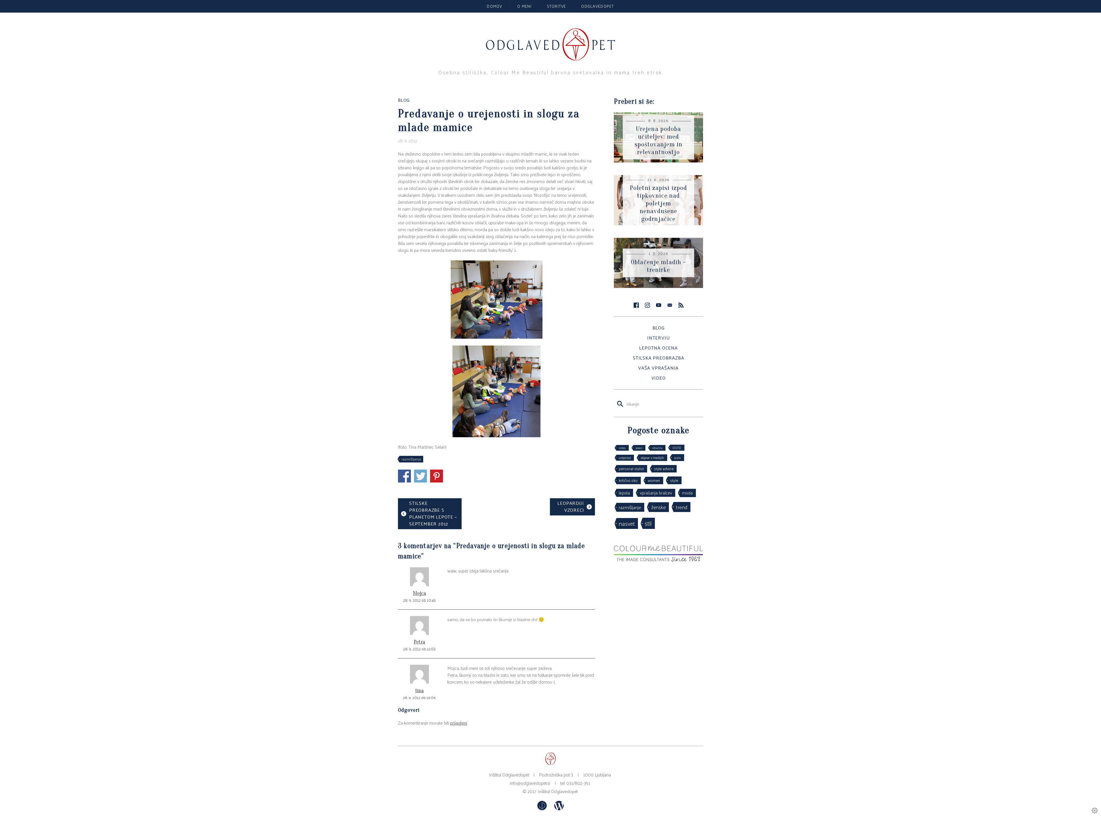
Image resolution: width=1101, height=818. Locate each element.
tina (419, 691)
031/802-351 (578, 783)
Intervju (658, 338)
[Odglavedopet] (550, 31)
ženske (658, 507)
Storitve (556, 6)
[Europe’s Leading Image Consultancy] (658, 560)
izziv (677, 457)
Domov (494, 6)
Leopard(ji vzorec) (570, 506)
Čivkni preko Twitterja (420, 476)
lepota (624, 493)
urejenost (625, 457)
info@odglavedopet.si (530, 783)
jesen (639, 447)
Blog (659, 327)
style (674, 480)
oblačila (657, 447)
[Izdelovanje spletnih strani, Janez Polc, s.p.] (542, 808)
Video (658, 378)
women (654, 480)
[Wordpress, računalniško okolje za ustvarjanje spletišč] (559, 808)
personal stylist (631, 468)
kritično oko (628, 480)
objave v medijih (652, 457)
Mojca (419, 593)
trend (681, 507)
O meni (524, 6)
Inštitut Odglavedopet (558, 791)
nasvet (627, 523)
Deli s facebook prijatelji (404, 476)
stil (648, 523)
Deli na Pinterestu (436, 476)
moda (687, 493)
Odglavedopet (597, 6)
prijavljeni (458, 723)
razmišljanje (411, 459)
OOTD (676, 447)
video (622, 447)
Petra (419, 642)
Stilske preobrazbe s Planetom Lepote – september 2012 (433, 513)
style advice (664, 468)
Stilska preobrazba (658, 358)
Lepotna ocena (658, 348)
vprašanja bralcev (656, 493)
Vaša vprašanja (658, 368)
